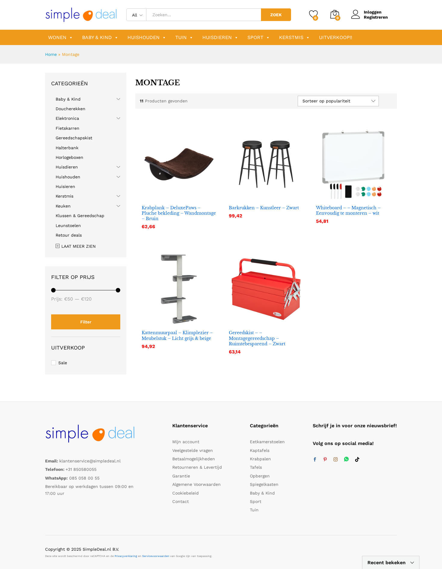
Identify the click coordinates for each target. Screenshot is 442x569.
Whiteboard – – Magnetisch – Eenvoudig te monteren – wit (348, 210)
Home (51, 54)
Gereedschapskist (74, 137)
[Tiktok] (357, 460)
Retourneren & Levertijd (197, 467)
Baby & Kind (97, 37)
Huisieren (65, 186)
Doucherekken (70, 108)
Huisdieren (217, 37)
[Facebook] (315, 459)
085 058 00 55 (84, 478)
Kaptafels (259, 450)
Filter (85, 321)
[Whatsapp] (346, 459)
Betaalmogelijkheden (193, 458)
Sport (255, 37)
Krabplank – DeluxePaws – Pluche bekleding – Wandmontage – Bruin (179, 213)
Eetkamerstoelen (267, 441)
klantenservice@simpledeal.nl (90, 461)
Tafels (256, 467)
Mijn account (185, 441)
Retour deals (69, 235)
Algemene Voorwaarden (196, 484)
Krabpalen (260, 458)
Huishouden (143, 37)
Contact (180, 501)
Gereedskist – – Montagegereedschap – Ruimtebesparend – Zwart (257, 338)
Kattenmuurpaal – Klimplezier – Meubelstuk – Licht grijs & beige (177, 335)
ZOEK (276, 14)
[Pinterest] (325, 459)
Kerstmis (291, 37)
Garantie (181, 476)
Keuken (63, 206)
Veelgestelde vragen (192, 450)
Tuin (181, 37)
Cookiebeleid (185, 493)
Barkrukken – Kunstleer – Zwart (264, 207)
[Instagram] (335, 460)
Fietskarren (67, 128)
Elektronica (67, 118)
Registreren (376, 17)
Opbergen (260, 476)
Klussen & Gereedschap (80, 215)
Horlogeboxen (69, 157)
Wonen (57, 37)
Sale (62, 362)
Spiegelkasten (264, 484)
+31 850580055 (81, 469)
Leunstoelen (68, 225)
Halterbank (67, 147)
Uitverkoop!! (335, 37)
